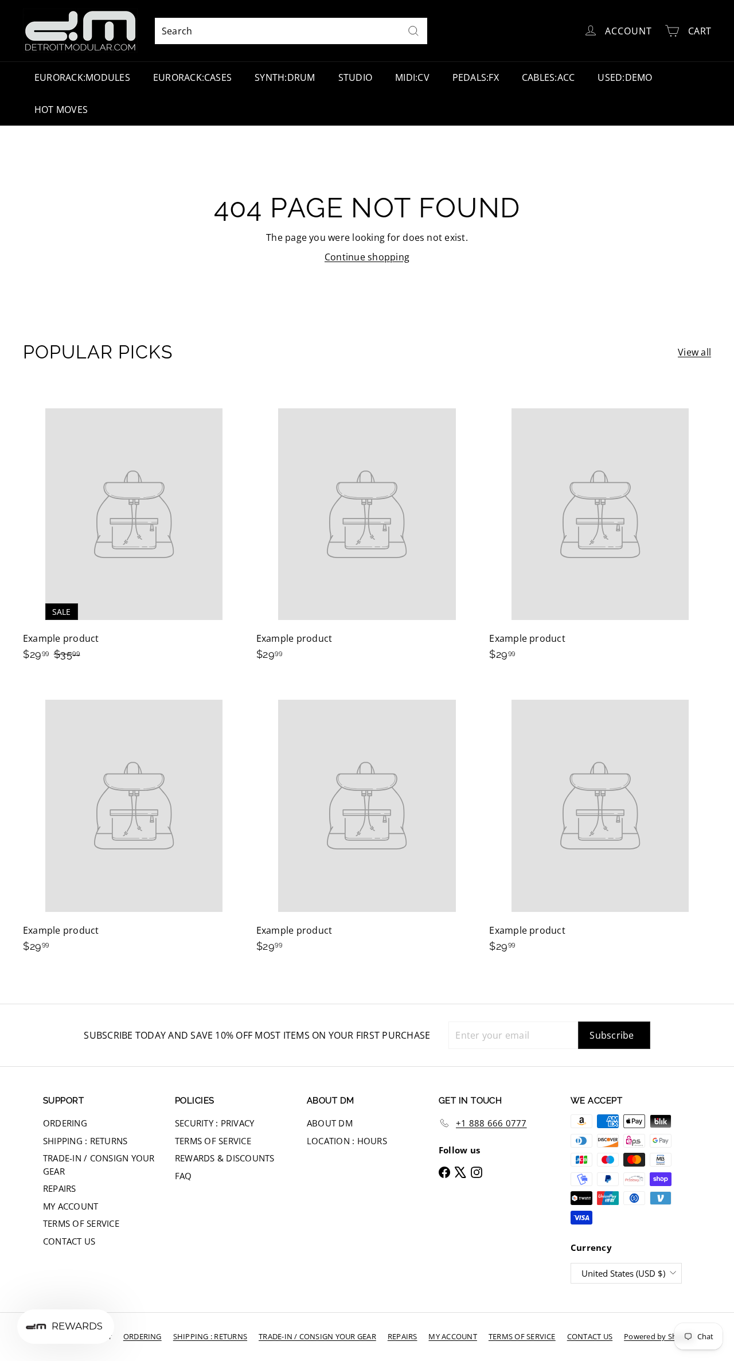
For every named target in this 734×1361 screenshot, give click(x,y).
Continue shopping (367, 257)
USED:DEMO (625, 77)
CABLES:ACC (548, 77)
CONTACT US (69, 1241)
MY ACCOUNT (70, 1206)
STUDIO (355, 77)
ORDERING (65, 1123)
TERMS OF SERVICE (81, 1223)
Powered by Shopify (659, 1336)
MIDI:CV (412, 77)
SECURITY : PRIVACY (214, 1123)
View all (694, 352)
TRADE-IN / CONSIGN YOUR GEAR (99, 1164)
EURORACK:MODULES (82, 77)
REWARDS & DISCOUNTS (225, 1158)
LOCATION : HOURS (347, 1140)
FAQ (183, 1175)
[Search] (413, 31)
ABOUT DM (330, 1123)
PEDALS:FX (475, 77)
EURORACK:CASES (192, 77)
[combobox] (291, 31)
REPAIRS (59, 1188)
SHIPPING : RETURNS (85, 1140)
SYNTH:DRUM (285, 77)
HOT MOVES (61, 109)
